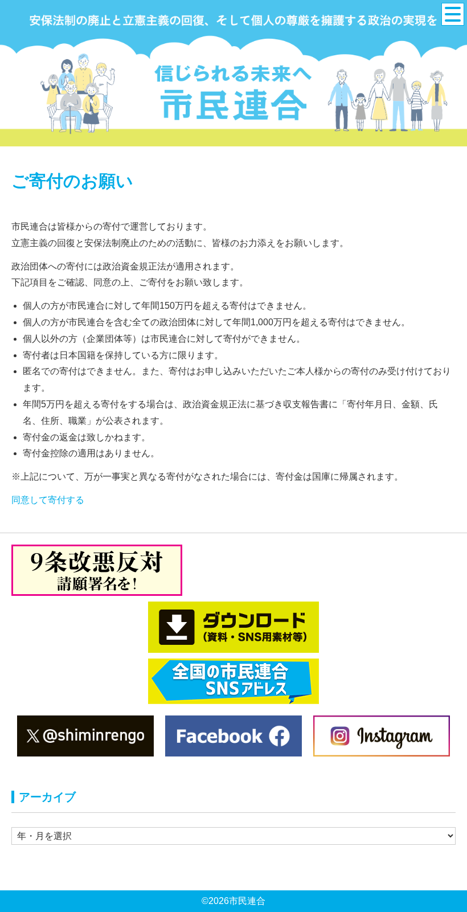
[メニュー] (452, 14)
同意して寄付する (47, 500)
